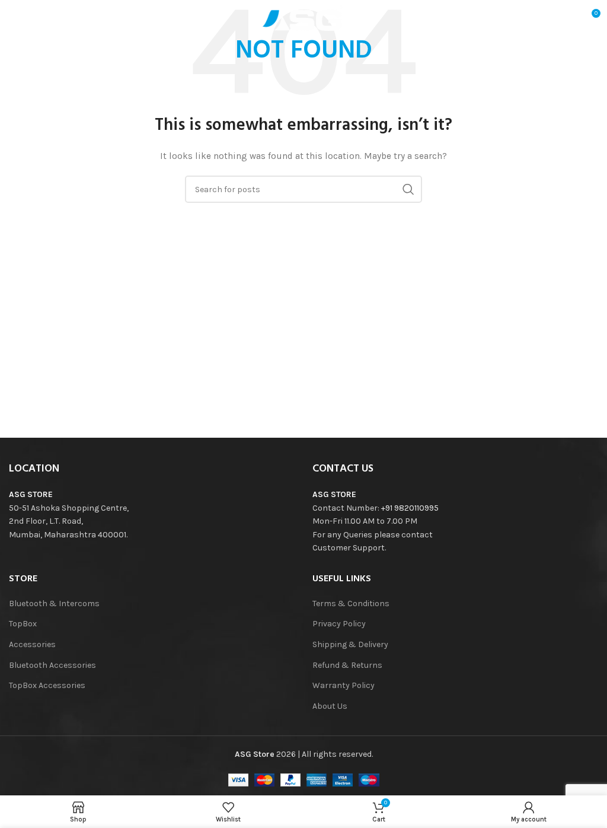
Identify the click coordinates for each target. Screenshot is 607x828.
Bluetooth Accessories (52, 665)
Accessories (32, 644)
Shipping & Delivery (350, 644)
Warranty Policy (343, 685)
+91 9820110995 (410, 508)
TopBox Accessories (47, 685)
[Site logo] (303, 17)
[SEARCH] (408, 189)
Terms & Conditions (350, 603)
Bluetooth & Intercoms (54, 603)
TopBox (23, 624)
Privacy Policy (339, 624)
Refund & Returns (347, 665)
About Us (329, 706)
